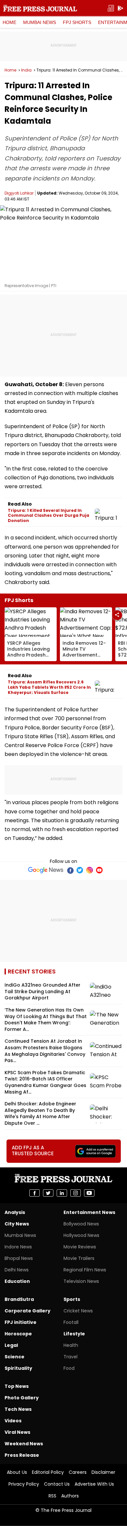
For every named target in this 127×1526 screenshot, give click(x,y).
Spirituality (18, 1368)
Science (14, 1356)
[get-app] (120, 8)
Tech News (18, 1409)
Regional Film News (85, 1269)
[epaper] (110, 8)
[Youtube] (99, 870)
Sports (72, 1299)
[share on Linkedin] (62, 1193)
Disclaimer (103, 1472)
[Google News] (46, 870)
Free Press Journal (40, 8)
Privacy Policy (23, 1484)
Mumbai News (39, 22)
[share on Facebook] (34, 1193)
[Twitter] (80, 870)
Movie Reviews (80, 1247)
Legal (11, 1345)
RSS (52, 1496)
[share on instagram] (75, 1193)
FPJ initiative (20, 1322)
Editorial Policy (48, 1472)
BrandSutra (19, 1299)
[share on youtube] (89, 1193)
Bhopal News (19, 1258)
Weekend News (24, 1443)
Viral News (17, 1432)
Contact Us (57, 1484)
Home (9, 22)
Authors (70, 1496)
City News (17, 1224)
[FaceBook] (70, 870)
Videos (13, 1420)
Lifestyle (74, 1333)
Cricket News (78, 1310)
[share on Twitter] (48, 1193)
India (26, 70)
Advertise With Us (94, 1484)
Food (69, 1368)
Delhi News (17, 1269)
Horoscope (18, 1333)
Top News (17, 1386)
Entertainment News (89, 1212)
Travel (71, 1356)
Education (17, 1281)
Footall (71, 1322)
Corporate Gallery (27, 1310)
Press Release (22, 1455)
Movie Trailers (79, 1258)
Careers (78, 1472)
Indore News (18, 1247)
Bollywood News (81, 1224)
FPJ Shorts (77, 22)
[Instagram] (89, 870)
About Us (17, 1472)
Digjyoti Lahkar (19, 193)
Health (71, 1345)
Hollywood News (81, 1235)
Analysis (15, 1212)
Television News (81, 1281)
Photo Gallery (22, 1397)
